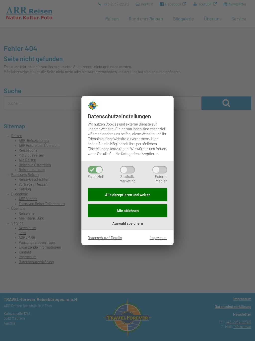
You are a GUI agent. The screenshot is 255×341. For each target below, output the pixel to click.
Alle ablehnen (128, 210)
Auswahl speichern (127, 223)
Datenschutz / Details (105, 237)
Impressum (158, 237)
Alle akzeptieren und (127, 194)
